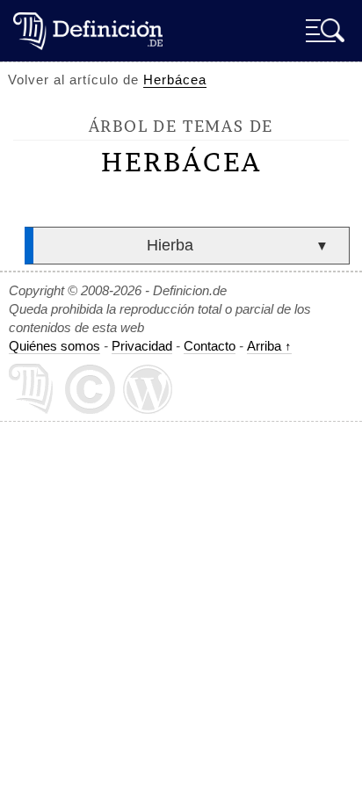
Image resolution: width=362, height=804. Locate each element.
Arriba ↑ (269, 345)
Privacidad (142, 345)
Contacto (209, 345)
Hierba (170, 245)
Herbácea (174, 79)
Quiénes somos (54, 345)
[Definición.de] (88, 30)
